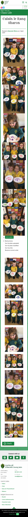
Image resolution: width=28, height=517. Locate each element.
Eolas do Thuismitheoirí (8, 488)
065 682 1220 (18, 472)
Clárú (3, 486)
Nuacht (4, 497)
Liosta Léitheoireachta (8, 499)
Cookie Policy (12, 514)
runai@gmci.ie (18, 476)
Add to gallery (9, 237)
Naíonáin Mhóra (13, 31)
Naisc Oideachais (6, 504)
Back (9, 444)
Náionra (4, 491)
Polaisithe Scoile (6, 502)
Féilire (3, 483)
